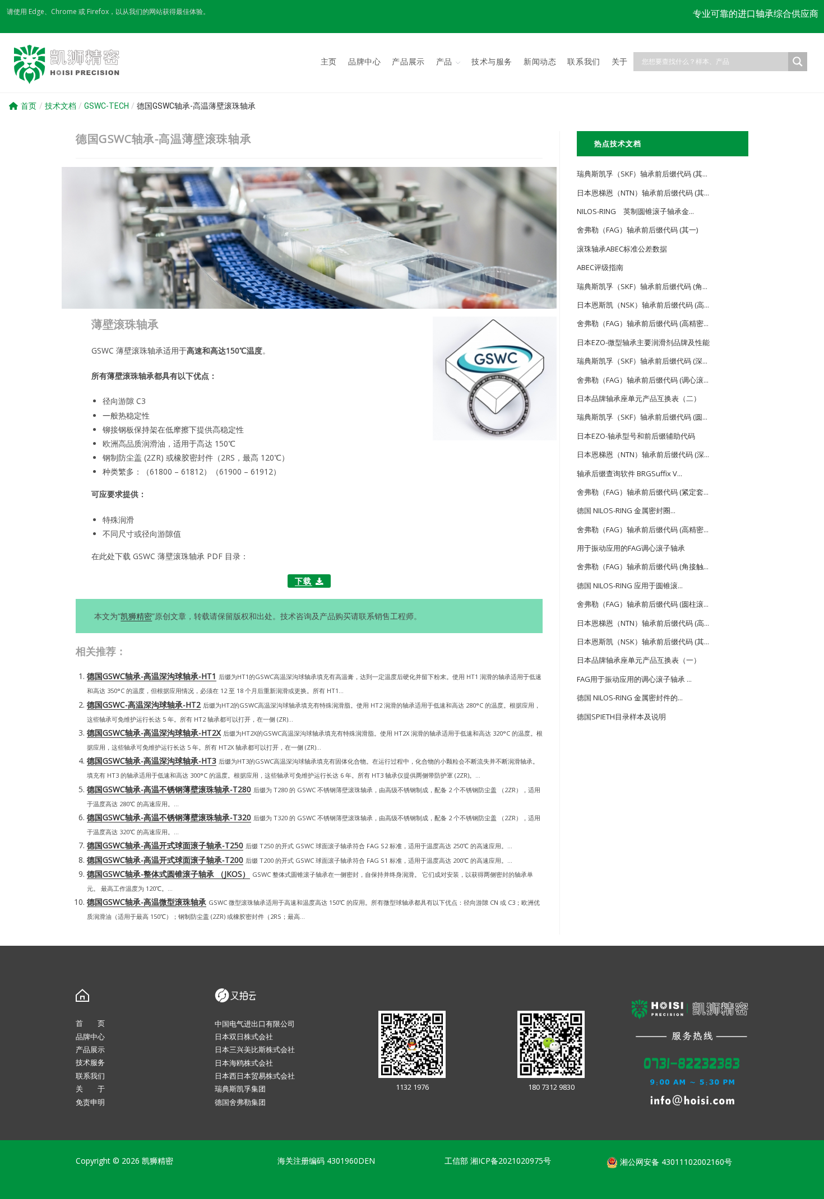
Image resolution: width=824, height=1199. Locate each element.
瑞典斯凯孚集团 (240, 1089)
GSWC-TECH (106, 105)
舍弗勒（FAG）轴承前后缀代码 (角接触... (643, 566)
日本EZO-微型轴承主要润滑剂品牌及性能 (643, 342)
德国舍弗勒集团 (240, 1102)
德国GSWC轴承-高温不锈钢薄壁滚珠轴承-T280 (169, 789)
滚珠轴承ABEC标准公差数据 (622, 249)
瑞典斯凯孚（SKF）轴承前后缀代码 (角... (642, 286)
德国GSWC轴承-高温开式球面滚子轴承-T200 (165, 859)
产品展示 (90, 1049)
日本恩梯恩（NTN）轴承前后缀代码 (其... (643, 193)
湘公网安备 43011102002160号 (675, 1161)
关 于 (90, 1089)
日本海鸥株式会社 (244, 1063)
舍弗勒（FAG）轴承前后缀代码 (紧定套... (643, 492)
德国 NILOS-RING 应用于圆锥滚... (630, 585)
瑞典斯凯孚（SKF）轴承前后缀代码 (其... (642, 174)
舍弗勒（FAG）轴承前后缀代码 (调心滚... (643, 380)
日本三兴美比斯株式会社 (255, 1049)
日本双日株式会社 (244, 1036)
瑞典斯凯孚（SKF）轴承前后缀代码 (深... (642, 361)
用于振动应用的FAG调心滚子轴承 (631, 548)
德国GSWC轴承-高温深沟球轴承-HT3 (151, 760)
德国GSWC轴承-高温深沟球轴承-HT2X (154, 732)
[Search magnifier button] (797, 61)
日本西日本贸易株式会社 (255, 1076)
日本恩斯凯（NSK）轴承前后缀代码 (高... (643, 305)
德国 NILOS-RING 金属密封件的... (630, 698)
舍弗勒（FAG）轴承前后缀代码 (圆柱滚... (643, 604)
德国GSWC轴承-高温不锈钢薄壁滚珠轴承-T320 (169, 817)
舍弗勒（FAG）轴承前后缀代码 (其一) (637, 230)
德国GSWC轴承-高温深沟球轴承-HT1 (151, 676)
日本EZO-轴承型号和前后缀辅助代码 (636, 436)
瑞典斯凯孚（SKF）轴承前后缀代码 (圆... (642, 417)
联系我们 (90, 1076)
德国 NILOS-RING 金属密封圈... (626, 510)
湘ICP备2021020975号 (510, 1160)
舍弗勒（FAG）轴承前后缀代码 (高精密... (643, 323)
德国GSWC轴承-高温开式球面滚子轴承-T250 (165, 845)
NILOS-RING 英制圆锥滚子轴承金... (635, 211)
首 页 (90, 1023)
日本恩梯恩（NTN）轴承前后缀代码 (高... (643, 623)
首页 (28, 105)
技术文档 (60, 105)
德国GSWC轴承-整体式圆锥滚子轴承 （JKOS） (168, 873)
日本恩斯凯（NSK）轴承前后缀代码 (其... (643, 641)
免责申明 (90, 1102)
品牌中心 (90, 1036)
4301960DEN (351, 1160)
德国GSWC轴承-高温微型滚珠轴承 (146, 901)
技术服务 (90, 1062)
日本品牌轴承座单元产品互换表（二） (639, 398)
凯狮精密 (136, 616)
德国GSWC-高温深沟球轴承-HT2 (144, 704)
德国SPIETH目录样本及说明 (621, 717)
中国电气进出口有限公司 (255, 1024)
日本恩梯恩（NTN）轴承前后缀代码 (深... (643, 454)
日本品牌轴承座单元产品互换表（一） (639, 660)
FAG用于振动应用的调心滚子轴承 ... (634, 679)
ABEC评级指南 (600, 267)
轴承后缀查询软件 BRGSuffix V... (629, 473)
